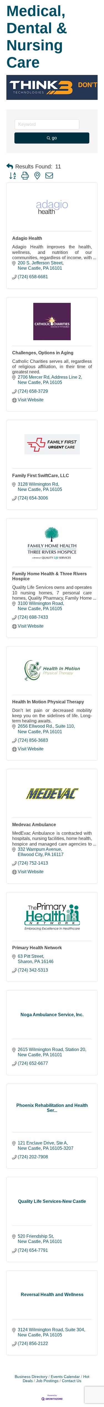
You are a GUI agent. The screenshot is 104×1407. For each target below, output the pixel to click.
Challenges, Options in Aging (42, 352)
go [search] (54, 138)
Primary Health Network (37, 947)
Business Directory (31, 1377)
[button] (9, 166)
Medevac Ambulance (34, 824)
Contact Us (71, 1381)
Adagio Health (27, 238)
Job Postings (47, 1381)
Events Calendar (65, 1377)
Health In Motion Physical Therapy (48, 701)
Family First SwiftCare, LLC (40, 475)
